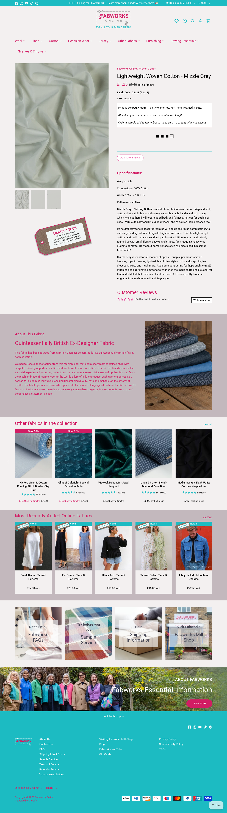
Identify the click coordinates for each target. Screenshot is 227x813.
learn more (199, 703)
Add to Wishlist (130, 157)
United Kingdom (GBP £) (179, 3)
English (202, 3)
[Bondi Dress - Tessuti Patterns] (33, 546)
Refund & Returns (49, 769)
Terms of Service (49, 764)
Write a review (201, 300)
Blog (102, 744)
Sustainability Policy (171, 744)
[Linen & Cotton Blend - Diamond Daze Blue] (153, 453)
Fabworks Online (127, 68)
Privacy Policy (167, 739)
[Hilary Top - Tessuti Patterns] (113, 546)
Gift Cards (105, 754)
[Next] (103, 125)
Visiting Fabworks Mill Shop (115, 739)
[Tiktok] (31, 3)
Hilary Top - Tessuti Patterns (113, 577)
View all (207, 424)
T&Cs (162, 749)
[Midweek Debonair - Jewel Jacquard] (113, 453)
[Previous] (20, 125)
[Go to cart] (208, 21)
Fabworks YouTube (110, 749)
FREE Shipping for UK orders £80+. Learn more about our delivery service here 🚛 (113, 3)
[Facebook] (16, 3)
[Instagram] (21, 3)
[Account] (200, 21)
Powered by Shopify (26, 800)
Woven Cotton (147, 68)
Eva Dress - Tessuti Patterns (73, 577)
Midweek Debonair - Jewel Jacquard (113, 484)
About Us (44, 739)
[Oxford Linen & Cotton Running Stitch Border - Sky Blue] (33, 453)
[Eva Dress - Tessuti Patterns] (73, 546)
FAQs (42, 749)
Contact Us (46, 744)
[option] (62, 125)
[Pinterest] (36, 3)
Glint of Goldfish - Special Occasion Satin (73, 484)
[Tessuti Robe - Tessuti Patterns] (153, 546)
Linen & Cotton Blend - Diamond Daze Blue (153, 484)
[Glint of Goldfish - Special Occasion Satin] (73, 453)
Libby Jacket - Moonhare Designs (193, 577)
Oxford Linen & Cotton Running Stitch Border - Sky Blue (33, 486)
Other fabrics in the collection (46, 423)
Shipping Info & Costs (52, 754)
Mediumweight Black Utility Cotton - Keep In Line (194, 484)
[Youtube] (26, 3)
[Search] (192, 21)
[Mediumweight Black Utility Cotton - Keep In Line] (194, 453)
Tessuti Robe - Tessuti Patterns (153, 577)
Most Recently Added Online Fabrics (53, 516)
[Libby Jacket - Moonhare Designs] (194, 546)
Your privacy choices (51, 774)
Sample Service (48, 759)
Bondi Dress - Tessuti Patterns (33, 577)
